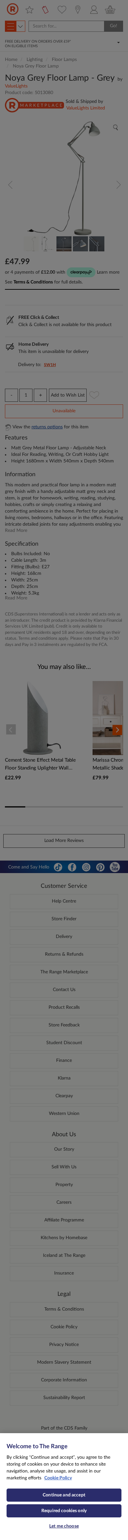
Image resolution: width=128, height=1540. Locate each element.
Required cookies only (64, 1511)
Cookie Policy (58, 1478)
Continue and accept (64, 1495)
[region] (64, 1486)
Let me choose (64, 1526)
